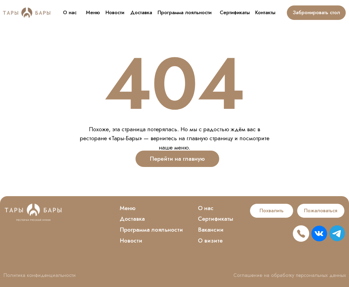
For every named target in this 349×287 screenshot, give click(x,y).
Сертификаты (235, 12)
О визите (210, 240)
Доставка (141, 12)
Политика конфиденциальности (40, 275)
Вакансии (211, 229)
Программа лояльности (185, 12)
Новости (115, 12)
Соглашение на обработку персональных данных (289, 275)
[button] (271, 211)
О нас (70, 12)
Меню (93, 12)
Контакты (265, 12)
